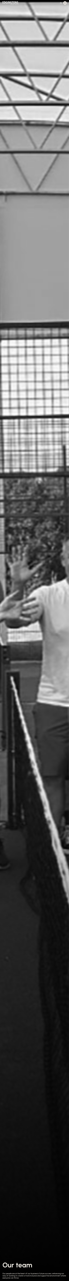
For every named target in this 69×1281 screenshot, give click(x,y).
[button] (65, 3)
